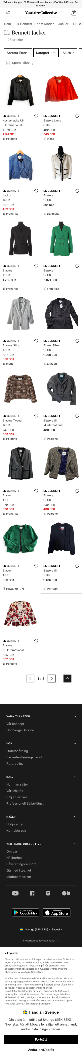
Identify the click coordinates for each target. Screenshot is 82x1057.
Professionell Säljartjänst (25, 803)
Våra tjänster (18, 716)
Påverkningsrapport (21, 864)
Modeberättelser (18, 876)
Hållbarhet (14, 857)
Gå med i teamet (18, 870)
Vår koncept (15, 723)
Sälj (10, 777)
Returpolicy (14, 763)
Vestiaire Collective (23, 844)
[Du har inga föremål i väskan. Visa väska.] (74, 12)
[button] (74, 12)
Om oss (12, 851)
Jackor (63, 23)
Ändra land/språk (41, 1049)
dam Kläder (45, 23)
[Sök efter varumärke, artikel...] (8, 12)
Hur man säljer (17, 784)
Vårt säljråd (14, 790)
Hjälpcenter (15, 824)
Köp (9, 743)
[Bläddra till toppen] (67, 678)
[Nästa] (52, 678)
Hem (7, 23)
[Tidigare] (30, 678)
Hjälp (11, 817)
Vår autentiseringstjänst (24, 757)
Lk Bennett (24, 23)
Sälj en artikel (16, 797)
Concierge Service (20, 730)
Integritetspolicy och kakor (39, 940)
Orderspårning (17, 750)
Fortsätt (41, 1039)
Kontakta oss (16, 830)
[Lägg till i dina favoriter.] (36, 116)
